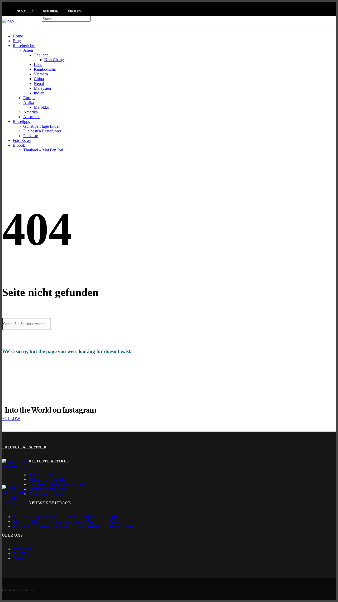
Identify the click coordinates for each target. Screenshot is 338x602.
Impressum (22, 549)
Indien (39, 93)
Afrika (28, 102)
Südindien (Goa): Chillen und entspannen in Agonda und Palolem (67, 521)
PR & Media (25, 10)
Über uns (75, 10)
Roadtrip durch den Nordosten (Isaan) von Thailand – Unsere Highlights (73, 526)
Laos (38, 64)
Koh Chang (54, 60)
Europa (29, 97)
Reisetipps (21, 121)
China (39, 79)
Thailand (41, 55)
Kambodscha (45, 69)
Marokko (41, 107)
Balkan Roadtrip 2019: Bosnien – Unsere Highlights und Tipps (65, 516)
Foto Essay (22, 140)
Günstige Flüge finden (41, 126)
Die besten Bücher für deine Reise (57, 484)
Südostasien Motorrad (47, 489)
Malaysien (42, 88)
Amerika (30, 112)
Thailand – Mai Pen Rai (43, 150)
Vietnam (41, 74)
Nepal (39, 83)
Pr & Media (22, 553)
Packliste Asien (41, 474)
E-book (19, 145)
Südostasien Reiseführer (49, 479)
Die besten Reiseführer (42, 131)
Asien (28, 50)
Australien (31, 116)
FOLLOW (11, 418)
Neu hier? (51, 10)
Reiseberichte (24, 45)
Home (18, 36)
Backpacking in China (47, 493)
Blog (17, 41)
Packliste (30, 135)
